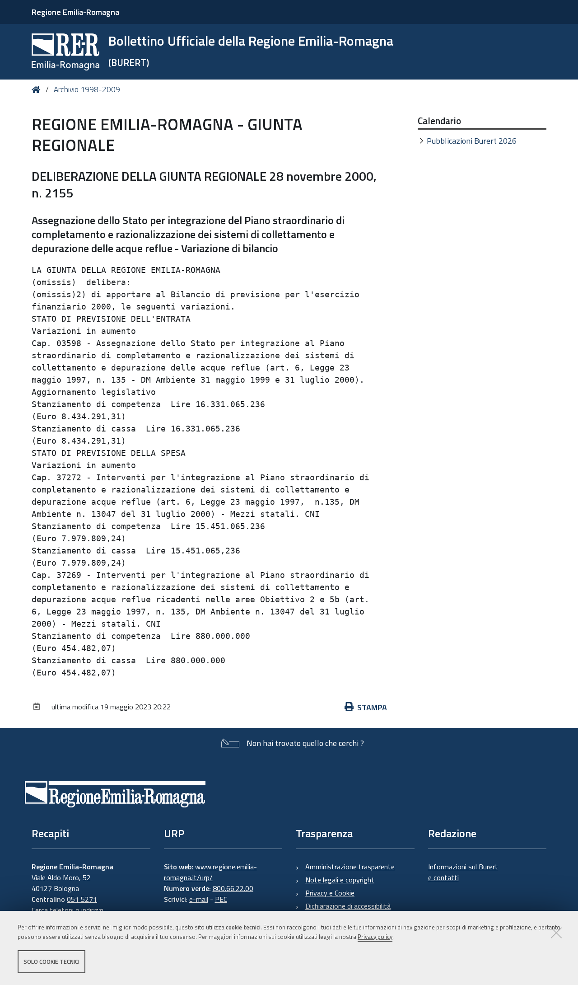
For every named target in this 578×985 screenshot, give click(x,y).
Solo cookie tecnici (51, 961)
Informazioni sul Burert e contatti (463, 872)
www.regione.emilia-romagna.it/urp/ (210, 872)
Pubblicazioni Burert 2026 (472, 141)
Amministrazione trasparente (350, 866)
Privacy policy (375, 936)
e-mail (198, 899)
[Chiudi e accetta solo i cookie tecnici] (556, 932)
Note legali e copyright (339, 879)
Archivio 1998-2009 (87, 89)
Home (38, 90)
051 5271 (82, 899)
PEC (221, 899)
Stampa (372, 707)
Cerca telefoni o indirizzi (67, 910)
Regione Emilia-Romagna (75, 12)
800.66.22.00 (233, 888)
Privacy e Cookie (329, 892)
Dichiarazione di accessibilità (348, 906)
